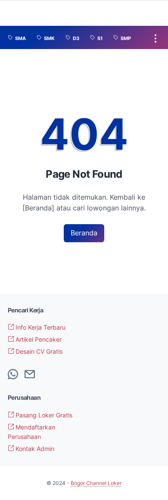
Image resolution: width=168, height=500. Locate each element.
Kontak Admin (34, 448)
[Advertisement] (124, 420)
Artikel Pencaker (38, 339)
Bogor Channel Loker (96, 483)
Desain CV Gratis (38, 351)
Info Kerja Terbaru (39, 327)
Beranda (84, 232)
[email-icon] (30, 374)
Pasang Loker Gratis (43, 415)
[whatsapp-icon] (13, 374)
